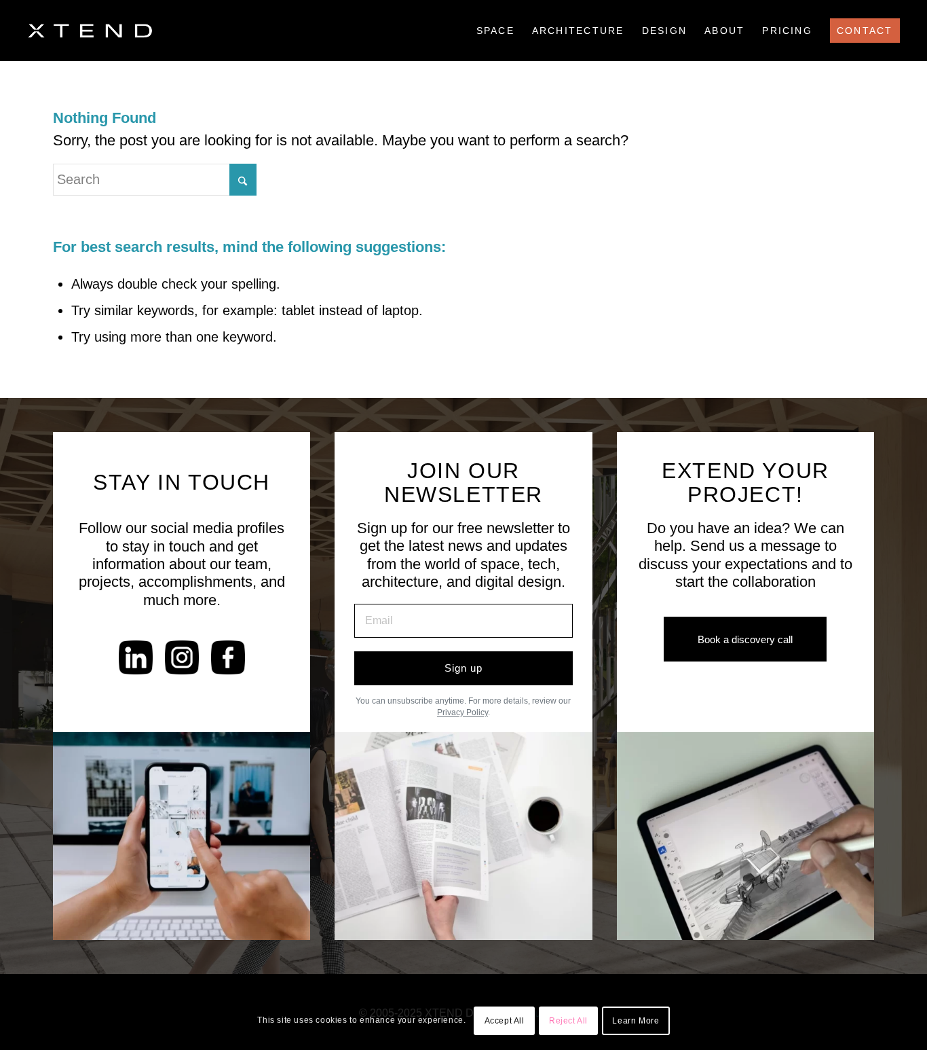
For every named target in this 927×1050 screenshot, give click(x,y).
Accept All (505, 1021)
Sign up (463, 668)
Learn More (635, 1021)
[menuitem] (495, 30)
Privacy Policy (462, 712)
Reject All (568, 1021)
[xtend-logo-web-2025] (89, 30)
